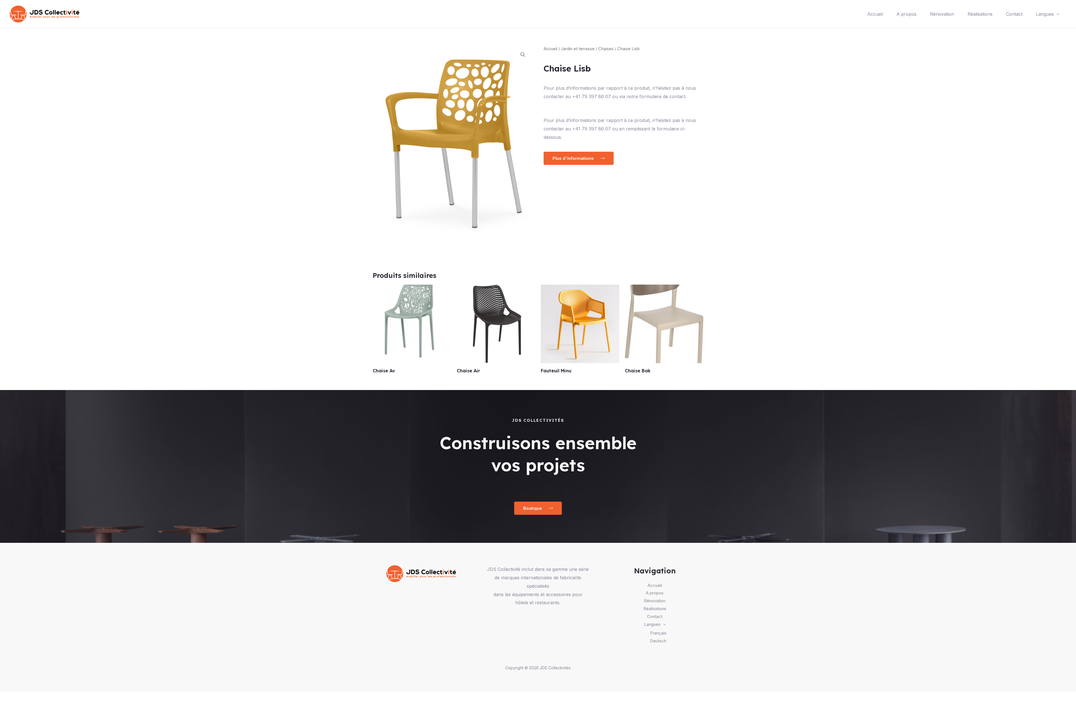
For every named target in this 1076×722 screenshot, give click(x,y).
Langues (1045, 14)
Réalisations (980, 14)
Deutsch (658, 640)
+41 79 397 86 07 (591, 129)
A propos (906, 14)
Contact (1014, 14)
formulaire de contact (662, 96)
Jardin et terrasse (578, 48)
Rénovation (942, 14)
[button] (523, 55)
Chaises (606, 48)
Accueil (875, 14)
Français (658, 633)
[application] (1056, 14)
